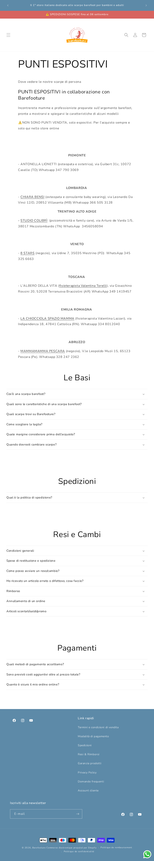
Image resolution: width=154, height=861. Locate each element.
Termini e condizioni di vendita (98, 727)
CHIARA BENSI (32, 197)
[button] (8, 35)
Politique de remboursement (116, 847)
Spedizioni (85, 745)
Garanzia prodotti (89, 763)
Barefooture (39, 847)
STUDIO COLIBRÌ (33, 220)
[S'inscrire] (77, 814)
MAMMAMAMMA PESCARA (42, 351)
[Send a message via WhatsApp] (147, 854)
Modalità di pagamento (93, 736)
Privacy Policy (87, 772)
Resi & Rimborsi (88, 754)
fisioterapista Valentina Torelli (83, 286)
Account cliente (88, 790)
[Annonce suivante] (146, 5)
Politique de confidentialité (79, 851)
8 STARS (27, 253)
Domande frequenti (91, 781)
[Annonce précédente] (7, 5)
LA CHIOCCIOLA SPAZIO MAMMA (47, 318)
